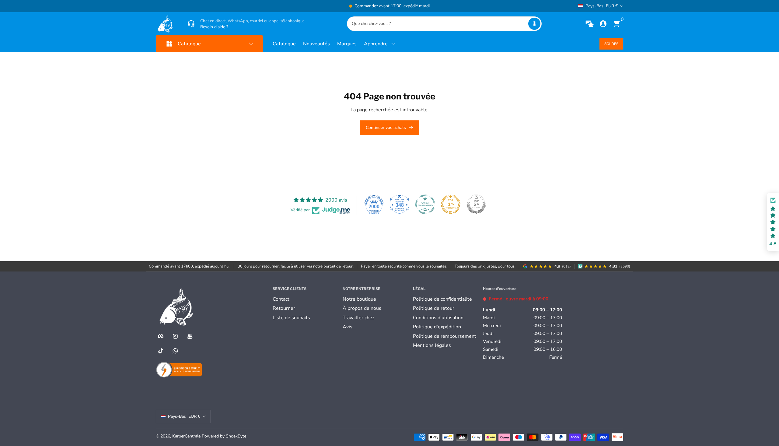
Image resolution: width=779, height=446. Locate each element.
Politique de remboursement (444, 336)
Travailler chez (358, 317)
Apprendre (376, 43)
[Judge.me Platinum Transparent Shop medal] (425, 204)
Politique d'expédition (437, 326)
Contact (281, 299)
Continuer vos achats (386, 127)
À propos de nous (362, 308)
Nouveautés (316, 43)
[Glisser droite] (482, 6)
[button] (534, 24)
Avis (347, 326)
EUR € (601, 6)
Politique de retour (433, 308)
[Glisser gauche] (297, 6)
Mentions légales (432, 345)
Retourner (284, 308)
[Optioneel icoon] (589, 23)
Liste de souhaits (291, 317)
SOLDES (611, 43)
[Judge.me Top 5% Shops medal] (476, 204)
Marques (347, 43)
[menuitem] (305, 299)
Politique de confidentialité (442, 299)
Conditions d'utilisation (438, 317)
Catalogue (284, 43)
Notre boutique (359, 299)
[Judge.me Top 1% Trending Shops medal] (450, 204)
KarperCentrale (186, 436)
